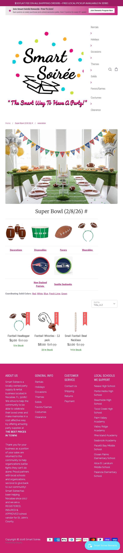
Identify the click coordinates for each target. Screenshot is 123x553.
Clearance (96, 110)
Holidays (95, 39)
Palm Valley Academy (100, 419)
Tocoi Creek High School (103, 410)
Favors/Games (98, 88)
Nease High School (104, 386)
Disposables (40, 250)
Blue (46, 293)
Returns (68, 396)
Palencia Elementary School (105, 474)
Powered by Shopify (13, 542)
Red (34, 293)
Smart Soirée (33, 539)
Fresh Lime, (55, 293)
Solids (94, 76)
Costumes (96, 97)
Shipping (69, 391)
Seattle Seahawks (63, 284)
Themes (95, 64)
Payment (69, 401)
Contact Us (70, 386)
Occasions (96, 51)
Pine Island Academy (105, 435)
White (40, 293)
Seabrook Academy (105, 440)
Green (64, 293)
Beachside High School (102, 402)
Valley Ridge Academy (101, 428)
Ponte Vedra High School (103, 393)
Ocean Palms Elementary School (104, 456)
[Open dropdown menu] (98, 33)
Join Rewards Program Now (101, 10)
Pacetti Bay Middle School (104, 447)
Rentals (95, 27)
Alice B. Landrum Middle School (103, 465)
